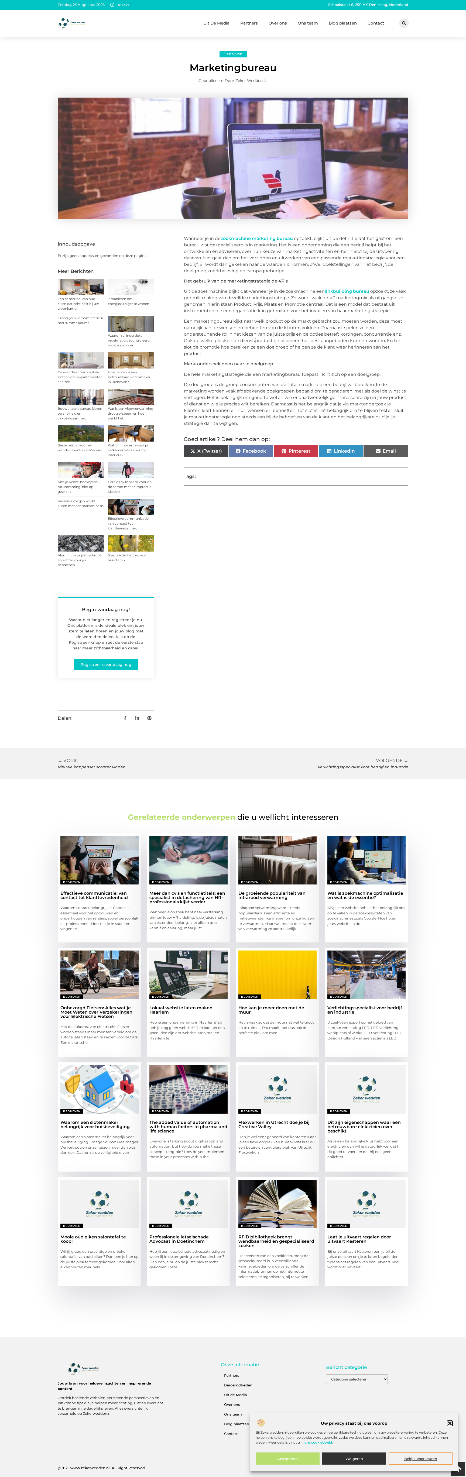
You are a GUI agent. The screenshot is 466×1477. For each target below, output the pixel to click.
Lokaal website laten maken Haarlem (181, 1010)
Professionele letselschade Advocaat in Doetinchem (179, 1239)
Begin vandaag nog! (106, 609)
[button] (450, 1423)
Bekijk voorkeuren (420, 1459)
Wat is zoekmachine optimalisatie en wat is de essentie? (365, 895)
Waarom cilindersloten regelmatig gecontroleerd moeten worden (129, 340)
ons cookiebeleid (318, 1442)
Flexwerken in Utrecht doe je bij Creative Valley (274, 1124)
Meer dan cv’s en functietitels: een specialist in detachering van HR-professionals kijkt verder (187, 897)
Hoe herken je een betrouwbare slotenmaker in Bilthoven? (129, 377)
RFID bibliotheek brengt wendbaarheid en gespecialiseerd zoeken (276, 1241)
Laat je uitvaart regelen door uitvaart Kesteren (359, 1239)
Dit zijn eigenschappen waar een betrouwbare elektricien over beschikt (364, 1127)
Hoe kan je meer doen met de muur (271, 1010)
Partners (249, 23)
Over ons (278, 23)
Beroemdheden (238, 1385)
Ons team (308, 23)
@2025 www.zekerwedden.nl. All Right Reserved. (102, 1468)
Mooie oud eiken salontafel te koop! (93, 1239)
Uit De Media (216, 23)
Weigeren (354, 1459)
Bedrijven (233, 53)
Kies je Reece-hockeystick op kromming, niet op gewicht (79, 487)
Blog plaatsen (343, 23)
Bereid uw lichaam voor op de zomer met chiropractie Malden (130, 487)
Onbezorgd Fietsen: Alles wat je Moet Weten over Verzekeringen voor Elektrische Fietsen (96, 1012)
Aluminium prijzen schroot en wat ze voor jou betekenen (79, 560)
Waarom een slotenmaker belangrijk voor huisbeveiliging (95, 1124)
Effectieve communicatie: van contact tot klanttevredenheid (128, 523)
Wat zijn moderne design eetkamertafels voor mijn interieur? (128, 450)
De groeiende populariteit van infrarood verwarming (272, 895)
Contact (376, 23)
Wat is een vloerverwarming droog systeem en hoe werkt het (130, 413)
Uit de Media (235, 1395)
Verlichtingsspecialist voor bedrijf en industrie (364, 1010)
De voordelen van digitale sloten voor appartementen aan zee (80, 377)
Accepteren (287, 1459)
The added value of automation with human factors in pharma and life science (188, 1127)
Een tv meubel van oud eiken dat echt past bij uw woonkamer (78, 304)
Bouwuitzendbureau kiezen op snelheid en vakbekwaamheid (80, 413)
